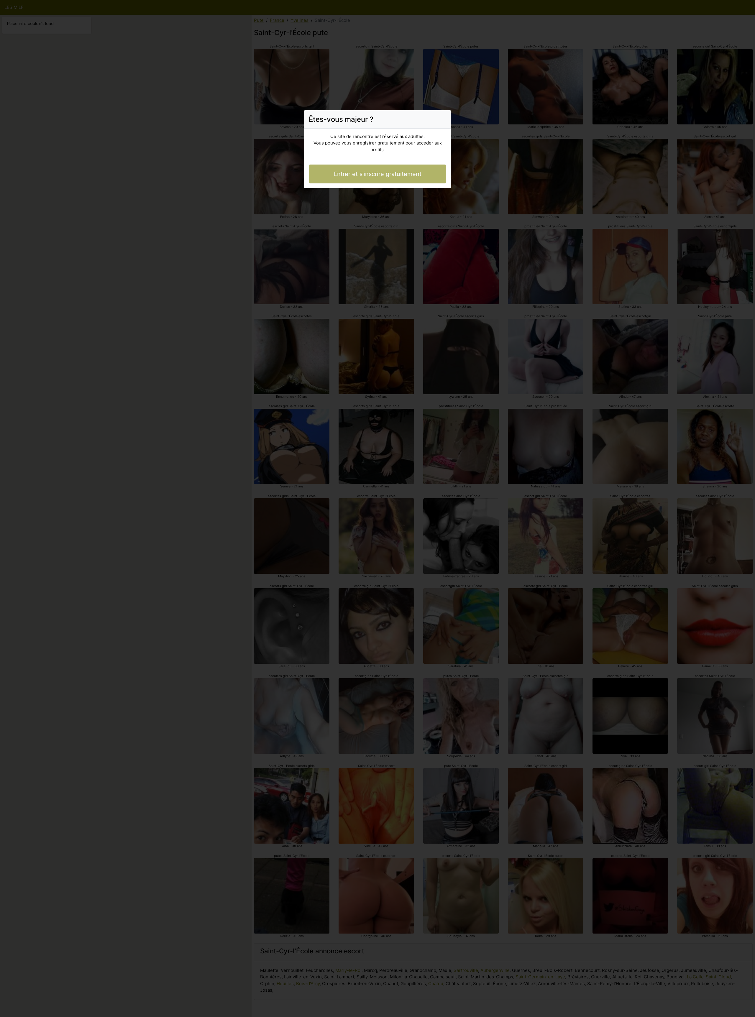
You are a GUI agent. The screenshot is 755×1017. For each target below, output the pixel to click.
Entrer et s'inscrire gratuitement (377, 174)
